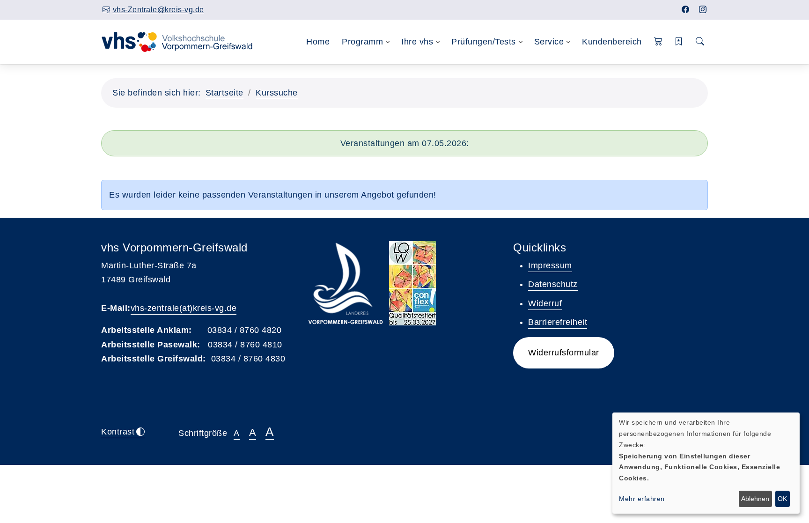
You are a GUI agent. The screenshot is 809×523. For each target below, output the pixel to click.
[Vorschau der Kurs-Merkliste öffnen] (679, 42)
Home (318, 41)
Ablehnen (755, 498)
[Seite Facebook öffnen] (685, 10)
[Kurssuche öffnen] (700, 42)
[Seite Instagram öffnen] (703, 10)
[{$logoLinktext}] (183, 41)
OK (782, 498)
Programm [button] (362, 41)
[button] (658, 42)
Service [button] (549, 41)
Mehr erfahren (642, 498)
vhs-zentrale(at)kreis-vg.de (184, 308)
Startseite (224, 92)
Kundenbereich (612, 41)
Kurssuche (277, 92)
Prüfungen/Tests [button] (483, 41)
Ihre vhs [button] (417, 41)
